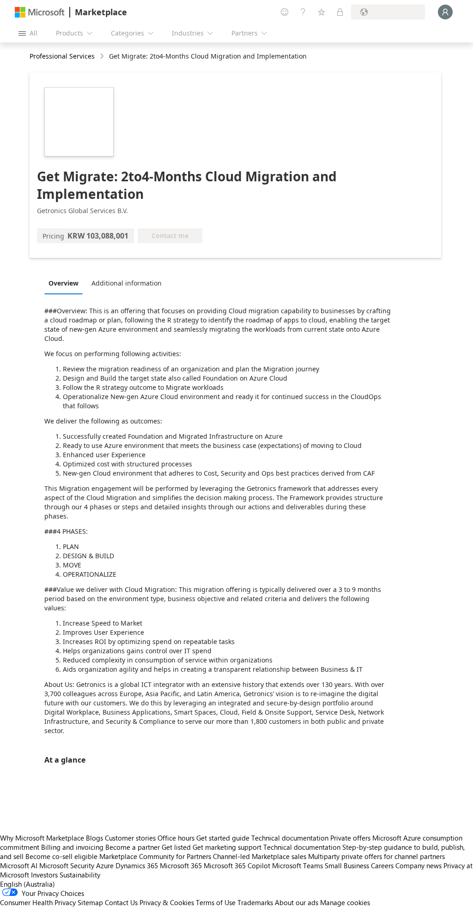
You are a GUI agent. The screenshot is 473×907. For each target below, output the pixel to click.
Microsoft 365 (181, 865)
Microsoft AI (18, 865)
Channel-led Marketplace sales (259, 856)
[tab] (65, 283)
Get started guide (222, 837)
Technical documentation (289, 837)
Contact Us (121, 902)
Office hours (176, 837)
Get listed (176, 847)
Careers (382, 865)
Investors (44, 874)
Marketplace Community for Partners (155, 856)
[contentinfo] (102, 56)
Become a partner (132, 847)
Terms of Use (216, 902)
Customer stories (130, 837)
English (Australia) (27, 884)
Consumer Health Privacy (38, 902)
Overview (64, 283)
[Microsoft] (40, 12)
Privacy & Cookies (166, 902)
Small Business (347, 865)
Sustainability (80, 874)
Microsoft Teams (297, 865)
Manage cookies (345, 902)
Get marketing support (227, 847)
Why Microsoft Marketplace (42, 837)
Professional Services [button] (62, 56)
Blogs (94, 837)
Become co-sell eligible (61, 856)
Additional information (126, 283)
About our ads (296, 902)
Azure (105, 865)
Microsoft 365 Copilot (237, 865)
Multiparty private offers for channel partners (376, 856)
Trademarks (255, 902)
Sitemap (90, 902)
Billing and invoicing (72, 847)
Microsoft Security (66, 865)
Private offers (350, 837)
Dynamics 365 (136, 865)
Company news (418, 865)
